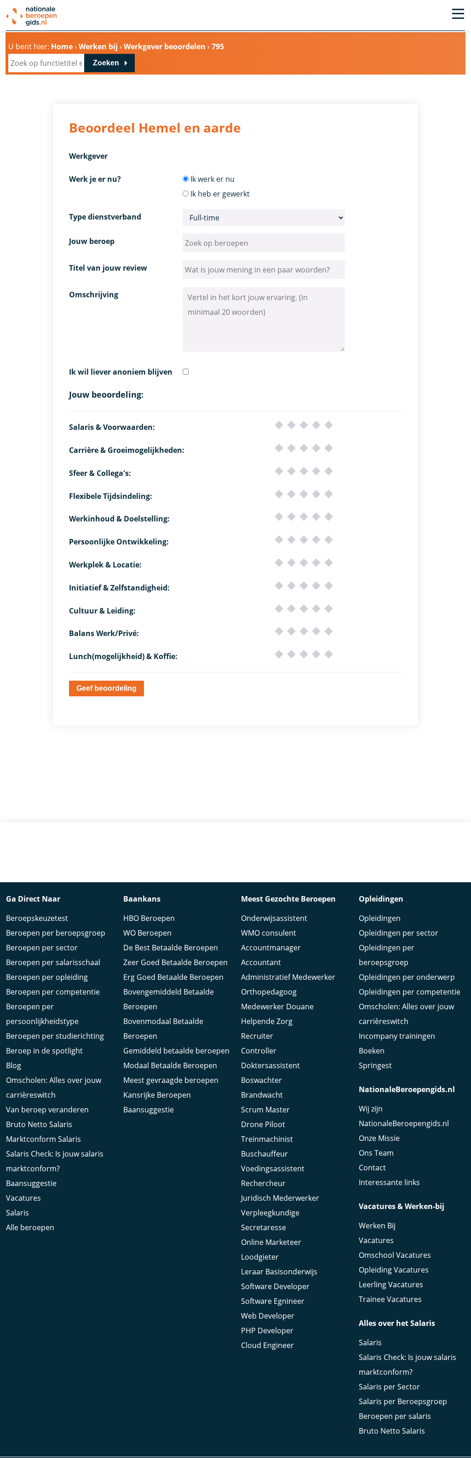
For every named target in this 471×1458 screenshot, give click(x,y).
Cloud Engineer (267, 1345)
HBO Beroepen (149, 918)
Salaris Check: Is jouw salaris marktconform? (54, 1161)
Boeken (372, 1051)
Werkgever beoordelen (165, 46)
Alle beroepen (30, 1227)
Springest (375, 1065)
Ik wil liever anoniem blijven (120, 372)
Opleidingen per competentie (409, 992)
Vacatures (23, 1198)
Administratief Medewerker (288, 977)
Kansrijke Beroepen (157, 1095)
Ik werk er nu (212, 179)
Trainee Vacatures (390, 1299)
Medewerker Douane (277, 1006)
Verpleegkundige (270, 1213)
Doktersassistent (270, 1065)
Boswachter (261, 1080)
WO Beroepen (147, 933)
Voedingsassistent (272, 1168)
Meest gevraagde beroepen (170, 1080)
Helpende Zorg (267, 1021)
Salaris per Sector (389, 1387)
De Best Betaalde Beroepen (170, 948)
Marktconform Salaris (43, 1139)
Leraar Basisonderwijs (279, 1272)
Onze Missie (379, 1138)
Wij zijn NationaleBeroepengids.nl (404, 1116)
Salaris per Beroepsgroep (403, 1401)
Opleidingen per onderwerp (407, 977)
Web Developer (267, 1316)
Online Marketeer (271, 1242)
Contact (372, 1168)
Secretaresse (263, 1227)
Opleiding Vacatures (394, 1270)
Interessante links (389, 1182)
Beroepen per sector (42, 948)
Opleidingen (380, 918)
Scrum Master (265, 1110)
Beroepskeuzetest (37, 918)
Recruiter (257, 1036)
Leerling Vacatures (391, 1284)
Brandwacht (262, 1095)
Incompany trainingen (397, 1036)
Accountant (261, 962)
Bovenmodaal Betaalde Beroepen (163, 1028)
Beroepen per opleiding (47, 977)
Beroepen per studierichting (55, 1036)
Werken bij (98, 46)
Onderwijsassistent (274, 918)
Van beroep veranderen (47, 1110)
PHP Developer (267, 1330)
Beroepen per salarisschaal (53, 962)
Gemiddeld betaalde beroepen (176, 1051)
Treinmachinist (267, 1139)
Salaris (17, 1213)
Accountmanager (271, 948)
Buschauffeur (264, 1154)
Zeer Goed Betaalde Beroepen (175, 962)
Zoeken (106, 63)
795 (218, 46)
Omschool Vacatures (395, 1255)
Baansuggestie (31, 1183)
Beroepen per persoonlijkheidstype (42, 1013)
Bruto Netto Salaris (39, 1124)
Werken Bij (377, 1226)
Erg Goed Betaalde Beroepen (173, 977)
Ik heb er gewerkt (220, 194)
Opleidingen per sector (398, 933)
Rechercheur (263, 1183)
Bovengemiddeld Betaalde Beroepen (168, 999)
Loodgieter (260, 1257)
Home (62, 46)
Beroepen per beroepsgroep (55, 933)
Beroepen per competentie (53, 992)
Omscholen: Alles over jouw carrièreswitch (53, 1087)
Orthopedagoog (269, 992)
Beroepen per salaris (395, 1416)
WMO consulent (268, 933)
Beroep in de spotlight (44, 1051)
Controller (258, 1051)
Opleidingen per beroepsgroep (386, 955)
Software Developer (275, 1286)
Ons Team (376, 1153)
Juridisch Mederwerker (280, 1198)
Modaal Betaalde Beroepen (170, 1065)
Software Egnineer (272, 1301)
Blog (13, 1065)
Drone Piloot (263, 1124)
